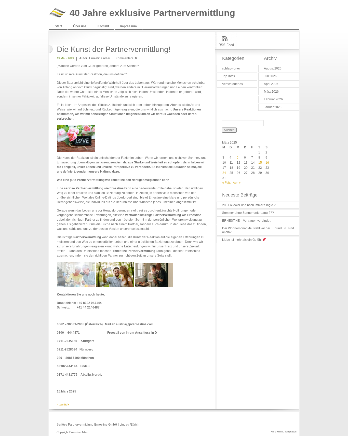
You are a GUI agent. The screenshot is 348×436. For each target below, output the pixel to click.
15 (260, 162)
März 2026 (271, 91)
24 (224, 173)
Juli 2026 (270, 76)
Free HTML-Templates (284, 431)
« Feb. (226, 183)
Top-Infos (228, 76)
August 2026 (273, 68)
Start (58, 26)
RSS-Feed (226, 45)
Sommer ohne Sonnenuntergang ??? (248, 213)
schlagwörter (231, 68)
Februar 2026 (273, 99)
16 (267, 162)
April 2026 (271, 84)
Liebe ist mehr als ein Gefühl (242, 240)
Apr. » (237, 183)
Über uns (79, 26)
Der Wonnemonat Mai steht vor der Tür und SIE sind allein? (258, 230)
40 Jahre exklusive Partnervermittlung (152, 13)
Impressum (128, 26)
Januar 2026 (273, 107)
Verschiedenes (232, 84)
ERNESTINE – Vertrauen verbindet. (246, 220)
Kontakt (103, 26)
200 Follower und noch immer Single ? (249, 205)
